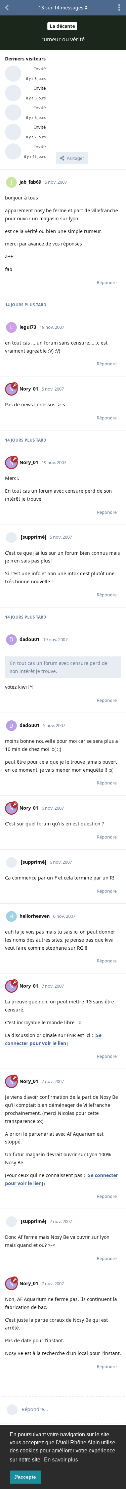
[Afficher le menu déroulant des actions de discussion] (119, 7)
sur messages (61, 7)
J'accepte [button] (25, 1477)
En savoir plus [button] (61, 1459)
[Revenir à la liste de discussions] (6, 7)
